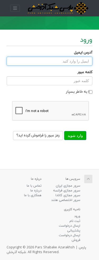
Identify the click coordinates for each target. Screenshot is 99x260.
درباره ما (35, 190)
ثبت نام (74, 221)
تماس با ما (34, 185)
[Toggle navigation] (15, 8)
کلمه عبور (85, 72)
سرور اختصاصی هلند (65, 200)
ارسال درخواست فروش (69, 238)
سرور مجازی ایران (68, 185)
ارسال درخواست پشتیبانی (69, 228)
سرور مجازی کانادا (67, 195)
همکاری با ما (32, 195)
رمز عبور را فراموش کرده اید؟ (38, 135)
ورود (77, 216)
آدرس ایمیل (83, 52)
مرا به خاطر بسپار (79, 91)
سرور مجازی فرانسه (66, 190)
